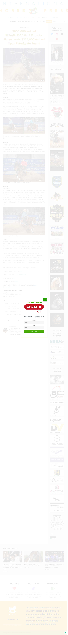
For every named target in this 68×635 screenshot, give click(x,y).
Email (34, 325)
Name (34, 320)
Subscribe (34, 331)
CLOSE (45, 299)
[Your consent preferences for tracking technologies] (65, 632)
